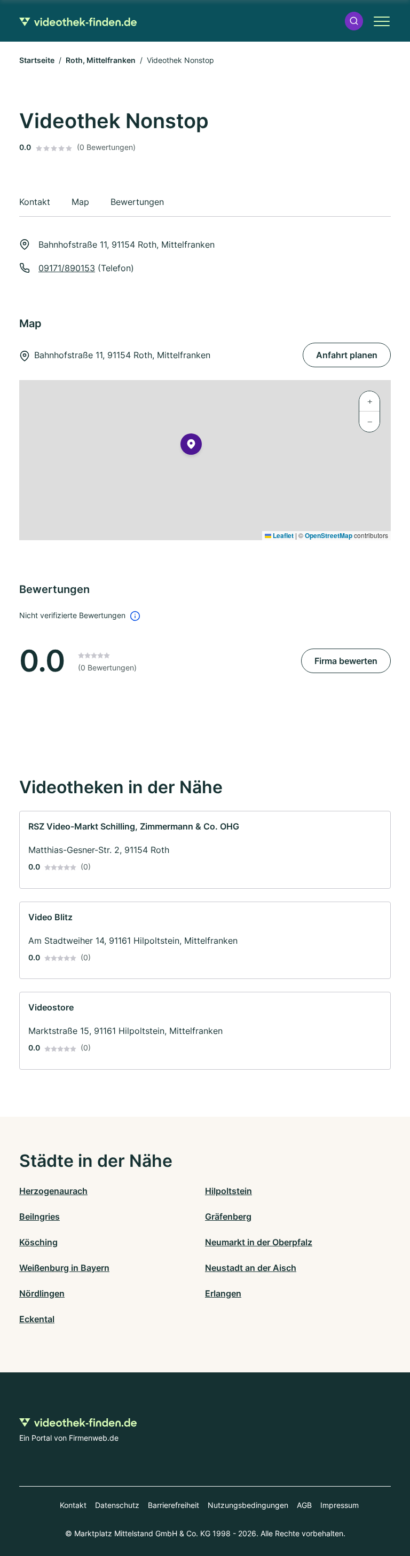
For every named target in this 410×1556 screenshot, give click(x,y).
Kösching (38, 1242)
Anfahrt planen (346, 355)
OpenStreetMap (328, 535)
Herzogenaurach (53, 1191)
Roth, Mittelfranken (101, 60)
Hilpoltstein (228, 1191)
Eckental (36, 1319)
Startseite (36, 60)
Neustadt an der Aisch (250, 1267)
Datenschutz (117, 1505)
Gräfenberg (228, 1216)
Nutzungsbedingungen (248, 1505)
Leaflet (282, 535)
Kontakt (73, 1505)
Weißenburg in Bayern (64, 1267)
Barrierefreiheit (173, 1505)
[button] (354, 21)
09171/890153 (66, 268)
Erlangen (223, 1293)
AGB (304, 1505)
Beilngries (39, 1216)
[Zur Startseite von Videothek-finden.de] (78, 20)
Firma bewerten (345, 660)
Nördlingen (42, 1293)
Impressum (339, 1505)
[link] (205, 850)
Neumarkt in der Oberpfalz (258, 1242)
